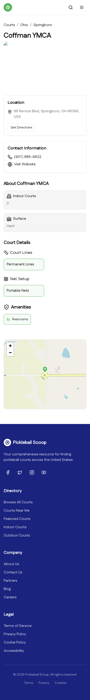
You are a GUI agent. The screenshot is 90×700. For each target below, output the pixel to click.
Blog (7, 589)
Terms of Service (18, 626)
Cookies (60, 683)
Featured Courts (17, 519)
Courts (9, 25)
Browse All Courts (18, 502)
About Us (11, 564)
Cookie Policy (15, 642)
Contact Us (13, 572)
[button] (45, 369)
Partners (10, 580)
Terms (28, 683)
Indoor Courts (15, 527)
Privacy (44, 683)
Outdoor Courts (17, 535)
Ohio (24, 25)
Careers (10, 597)
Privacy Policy (15, 634)
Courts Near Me (17, 510)
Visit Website (25, 164)
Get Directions (21, 127)
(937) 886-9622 (27, 157)
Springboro (42, 25)
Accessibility (14, 650)
